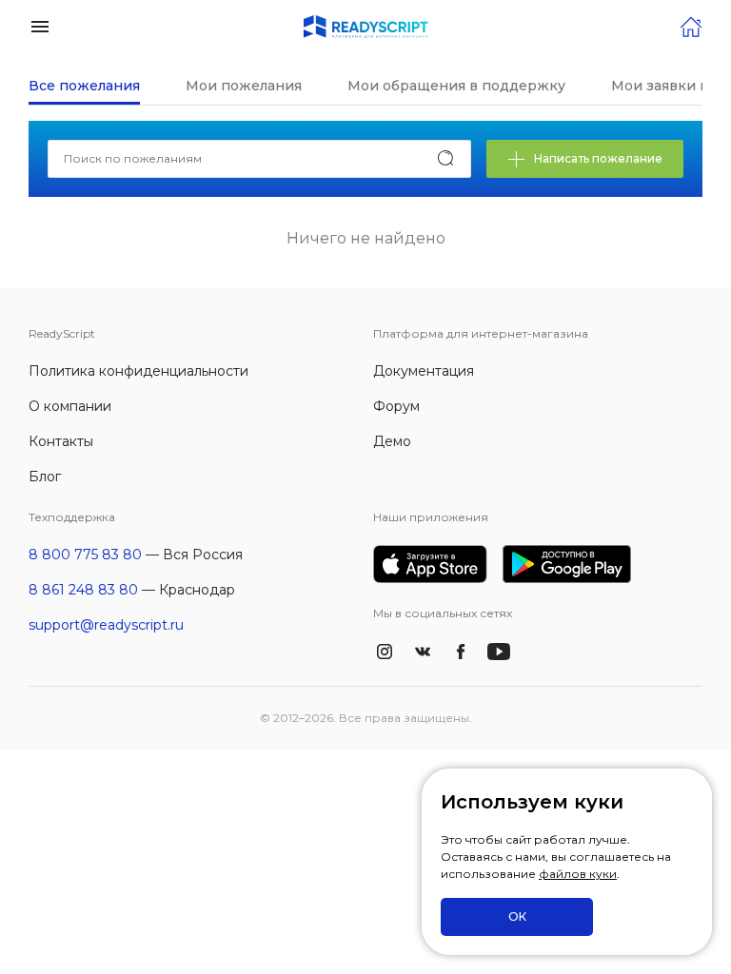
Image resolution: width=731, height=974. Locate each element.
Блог (45, 476)
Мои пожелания (244, 85)
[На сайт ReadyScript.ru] (691, 25)
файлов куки (578, 874)
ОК (517, 916)
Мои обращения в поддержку (456, 85)
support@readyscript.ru (106, 624)
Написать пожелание (598, 158)
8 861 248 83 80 (83, 589)
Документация (423, 371)
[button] (40, 25)
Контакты (61, 441)
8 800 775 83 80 (85, 554)
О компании (70, 406)
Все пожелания (84, 85)
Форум (396, 406)
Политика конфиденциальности (138, 371)
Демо (392, 441)
